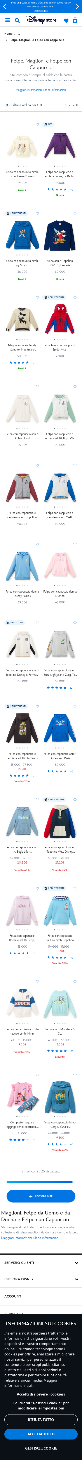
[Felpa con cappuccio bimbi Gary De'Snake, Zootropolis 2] (60, 1099)
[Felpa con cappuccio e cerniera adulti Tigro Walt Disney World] (60, 410)
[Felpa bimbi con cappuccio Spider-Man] (60, 321)
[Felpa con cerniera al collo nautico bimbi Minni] (22, 1005)
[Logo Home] (41, 20)
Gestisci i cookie (41, 1448)
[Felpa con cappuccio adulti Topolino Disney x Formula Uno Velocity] (22, 646)
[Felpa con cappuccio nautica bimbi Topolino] (60, 912)
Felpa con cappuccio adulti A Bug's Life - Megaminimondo (22, 849)
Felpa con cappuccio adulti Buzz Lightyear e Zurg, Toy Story (60, 673)
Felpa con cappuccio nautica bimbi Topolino (60, 938)
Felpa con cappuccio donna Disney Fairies (22, 594)
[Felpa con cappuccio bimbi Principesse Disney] (22, 148)
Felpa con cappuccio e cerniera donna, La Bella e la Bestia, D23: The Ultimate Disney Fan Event (60, 174)
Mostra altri (44, 1196)
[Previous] (4, 6)
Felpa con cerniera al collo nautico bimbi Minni (22, 1031)
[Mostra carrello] (75, 20)
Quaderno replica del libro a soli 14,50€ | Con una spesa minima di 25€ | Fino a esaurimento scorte (41, 6)
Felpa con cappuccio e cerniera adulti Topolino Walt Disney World (22, 515)
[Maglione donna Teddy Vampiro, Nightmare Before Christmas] (22, 321)
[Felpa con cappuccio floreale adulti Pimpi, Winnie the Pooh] (22, 912)
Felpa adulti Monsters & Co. (60, 1031)
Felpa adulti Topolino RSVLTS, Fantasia (60, 263)
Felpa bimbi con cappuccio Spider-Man (60, 347)
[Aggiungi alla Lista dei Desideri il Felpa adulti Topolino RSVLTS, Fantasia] (75, 213)
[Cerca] (17, 20)
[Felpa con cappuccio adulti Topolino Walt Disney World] (60, 823)
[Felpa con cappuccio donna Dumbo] (60, 568)
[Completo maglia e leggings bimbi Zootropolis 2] (22, 1099)
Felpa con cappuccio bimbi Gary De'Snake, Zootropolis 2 (60, 1125)
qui (29, 1385)
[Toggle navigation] (7, 19)
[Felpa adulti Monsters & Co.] (60, 1005)
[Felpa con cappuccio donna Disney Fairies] (22, 568)
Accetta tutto (41, 1434)
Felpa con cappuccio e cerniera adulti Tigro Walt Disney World (60, 436)
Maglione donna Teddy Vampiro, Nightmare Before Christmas (22, 347)
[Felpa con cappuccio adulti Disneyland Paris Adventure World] (60, 730)
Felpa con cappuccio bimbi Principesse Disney (22, 174)
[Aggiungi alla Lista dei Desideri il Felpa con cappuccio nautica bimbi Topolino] (75, 888)
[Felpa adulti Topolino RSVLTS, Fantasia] (60, 237)
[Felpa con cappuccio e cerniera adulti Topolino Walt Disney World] (22, 489)
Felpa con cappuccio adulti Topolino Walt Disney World (60, 849)
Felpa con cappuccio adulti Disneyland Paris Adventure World (60, 756)
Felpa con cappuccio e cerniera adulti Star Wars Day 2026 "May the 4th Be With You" (22, 756)
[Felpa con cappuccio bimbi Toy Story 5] (22, 237)
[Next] (77, 6)
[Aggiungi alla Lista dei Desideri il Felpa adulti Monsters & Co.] (75, 981)
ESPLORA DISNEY (19, 1279)
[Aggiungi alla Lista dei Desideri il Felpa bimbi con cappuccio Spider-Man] (75, 297)
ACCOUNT (12, 1296)
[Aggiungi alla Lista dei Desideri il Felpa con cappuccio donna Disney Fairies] (37, 544)
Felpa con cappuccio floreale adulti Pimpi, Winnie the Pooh (22, 938)
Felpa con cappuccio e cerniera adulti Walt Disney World (59, 515)
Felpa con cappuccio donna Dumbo (60, 594)
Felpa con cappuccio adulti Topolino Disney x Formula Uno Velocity (22, 673)
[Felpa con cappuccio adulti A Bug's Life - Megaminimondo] (22, 823)
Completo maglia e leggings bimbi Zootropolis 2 (22, 1125)
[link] (60, 189)
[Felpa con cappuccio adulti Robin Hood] (22, 410)
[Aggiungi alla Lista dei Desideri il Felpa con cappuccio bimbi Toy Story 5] (37, 213)
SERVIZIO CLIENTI (19, 1263)
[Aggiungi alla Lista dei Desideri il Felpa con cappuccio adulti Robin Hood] (37, 386)
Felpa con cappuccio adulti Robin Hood (22, 436)
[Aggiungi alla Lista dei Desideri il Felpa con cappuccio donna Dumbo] (75, 544)
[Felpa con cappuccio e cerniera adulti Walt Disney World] (60, 489)
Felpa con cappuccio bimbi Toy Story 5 (22, 263)
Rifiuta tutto (41, 1419)
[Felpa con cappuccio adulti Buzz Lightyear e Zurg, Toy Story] (60, 646)
